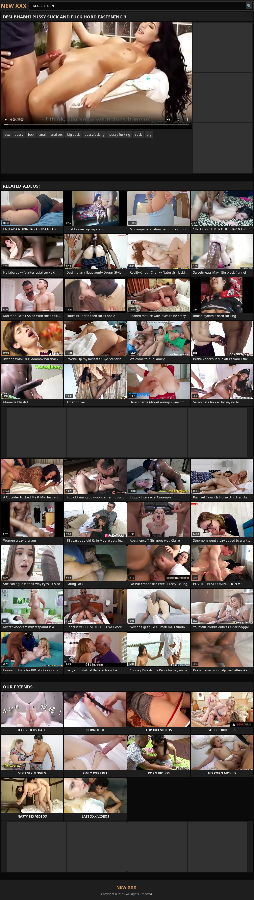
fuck (31, 134)
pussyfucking (95, 134)
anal (42, 134)
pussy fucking (119, 134)
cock (138, 134)
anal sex (56, 134)
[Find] (249, 5)
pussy (18, 134)
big (149, 134)
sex (7, 134)
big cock (73, 134)
